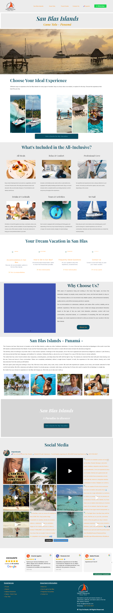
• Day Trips (7, 596)
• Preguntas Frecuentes (47, 591)
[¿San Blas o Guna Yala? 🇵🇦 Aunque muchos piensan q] (16, 471)
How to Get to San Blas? (43, 260)
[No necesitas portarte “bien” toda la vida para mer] (16, 525)
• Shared (6, 589)
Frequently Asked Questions (70, 260)
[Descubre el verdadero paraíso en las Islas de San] (97, 471)
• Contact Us (44, 594)
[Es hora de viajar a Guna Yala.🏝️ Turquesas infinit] (16, 498)
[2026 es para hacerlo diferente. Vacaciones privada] (70, 498)
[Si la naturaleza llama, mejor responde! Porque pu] (70, 525)
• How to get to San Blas (47, 589)
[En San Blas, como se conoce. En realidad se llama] (43, 525)
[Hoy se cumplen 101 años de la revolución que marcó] (97, 498)
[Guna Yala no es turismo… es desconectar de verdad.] (43, 471)
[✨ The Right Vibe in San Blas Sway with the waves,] (97, 525)
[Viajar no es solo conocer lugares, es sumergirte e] (70, 471)
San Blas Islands (38, 6)
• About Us (43, 586)
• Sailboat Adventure (10, 591)
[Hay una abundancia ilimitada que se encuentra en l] (43, 498)
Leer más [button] (29, 569)
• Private (6, 586)
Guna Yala (52, 6)
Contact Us (76, 6)
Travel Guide (65, 6)
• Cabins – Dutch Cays (10, 594)
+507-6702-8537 (89, 606)
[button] (19, 176)
